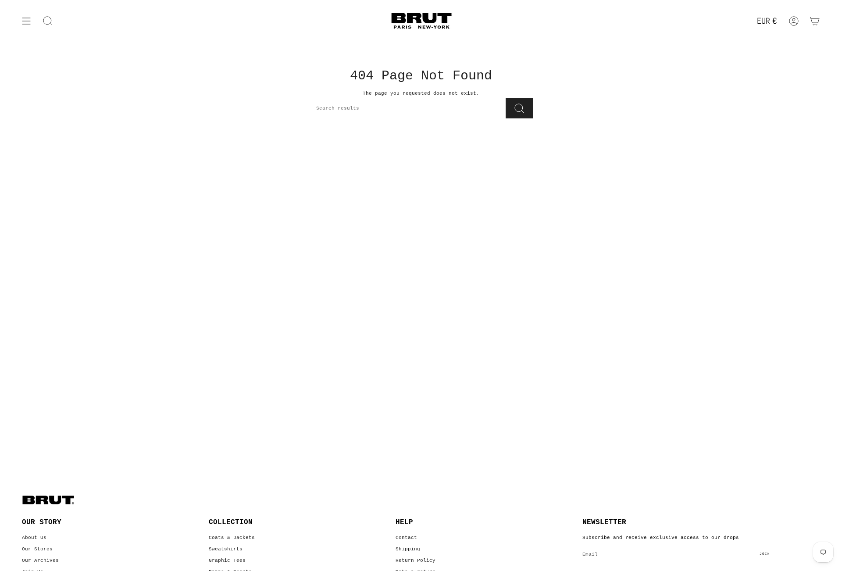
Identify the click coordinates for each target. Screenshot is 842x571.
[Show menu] (26, 21)
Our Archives (40, 560)
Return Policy (415, 560)
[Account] (793, 21)
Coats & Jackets (232, 537)
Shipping (408, 549)
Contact (406, 537)
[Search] (519, 108)
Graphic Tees (227, 560)
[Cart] (815, 21)
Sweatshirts (226, 549)
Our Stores (37, 549)
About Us (34, 537)
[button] (48, 21)
